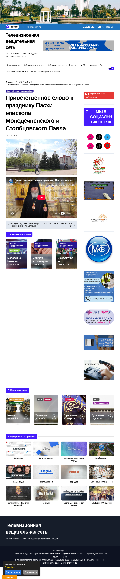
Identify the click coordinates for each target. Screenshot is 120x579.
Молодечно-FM (96, 65)
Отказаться (30, 572)
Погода (48, 399)
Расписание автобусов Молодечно (45, 71)
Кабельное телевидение (33, 65)
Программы (14, 250)
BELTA (40, 399)
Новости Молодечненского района (19, 91)
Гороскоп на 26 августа (70, 417)
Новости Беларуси (16, 399)
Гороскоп (69, 399)
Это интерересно (16, 403)
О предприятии (13, 65)
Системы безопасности (16, 71)
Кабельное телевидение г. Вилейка (62, 65)
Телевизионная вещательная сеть (22, 41)
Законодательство (101, 403)
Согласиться (13, 572)
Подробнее (10, 567)
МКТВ (83, 65)
